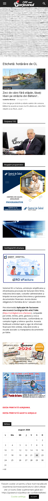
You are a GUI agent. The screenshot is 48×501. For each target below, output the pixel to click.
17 (5, 455)
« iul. (4, 469)
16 (42, 450)
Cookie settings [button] (18, 496)
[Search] (44, 3)
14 (31, 450)
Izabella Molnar (9, 99)
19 (20, 455)
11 (12, 450)
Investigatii (7, 88)
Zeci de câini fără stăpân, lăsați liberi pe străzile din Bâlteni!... (22, 94)
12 (20, 450)
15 (37, 450)
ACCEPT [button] (34, 497)
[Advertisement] (24, 32)
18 (12, 455)
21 (31, 455)
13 (26, 450)
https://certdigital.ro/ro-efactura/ (17, 313)
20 (26, 455)
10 (5, 450)
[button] (4, 3)
